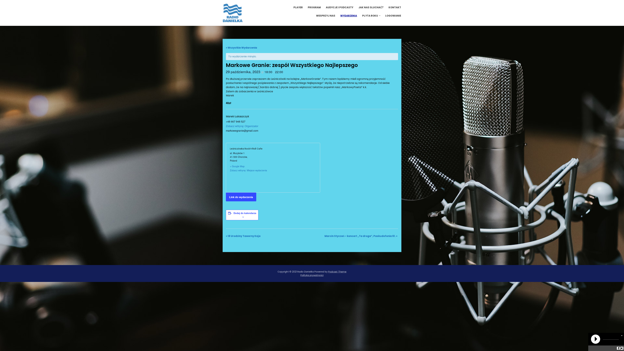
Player (298, 7)
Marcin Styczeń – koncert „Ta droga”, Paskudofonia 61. (361, 236)
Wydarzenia (348, 15)
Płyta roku (370, 15)
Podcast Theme (337, 271)
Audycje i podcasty (339, 7)
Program (314, 7)
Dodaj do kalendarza (245, 213)
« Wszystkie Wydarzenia (241, 47)
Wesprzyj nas (325, 15)
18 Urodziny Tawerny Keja (243, 236)
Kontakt (395, 7)
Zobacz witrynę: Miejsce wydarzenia (248, 170)
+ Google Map (237, 166)
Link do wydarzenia (241, 197)
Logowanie (393, 15)
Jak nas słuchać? (371, 7)
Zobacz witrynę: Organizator (242, 126)
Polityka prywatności (312, 275)
